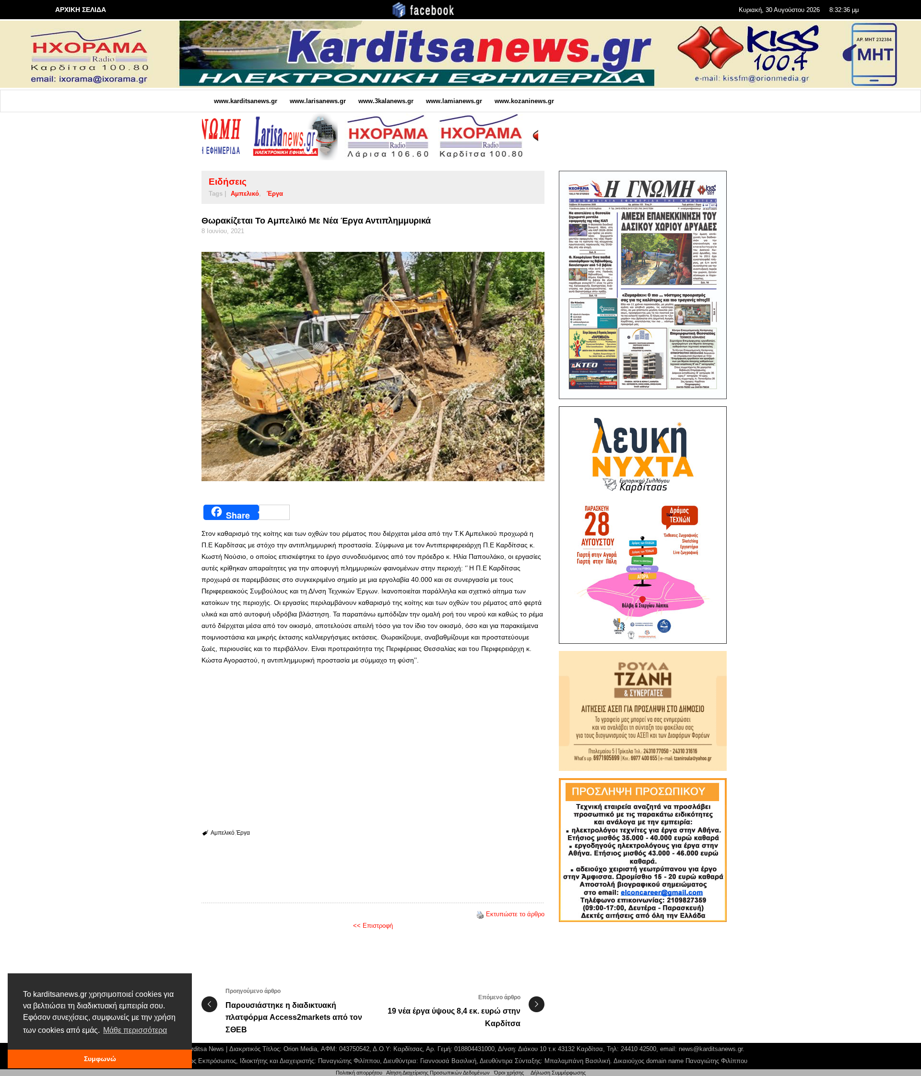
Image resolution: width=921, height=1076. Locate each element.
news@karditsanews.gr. (711, 1048)
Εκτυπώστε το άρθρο (515, 914)
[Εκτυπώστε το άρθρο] (480, 914)
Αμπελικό (245, 193)
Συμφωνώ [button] (100, 1059)
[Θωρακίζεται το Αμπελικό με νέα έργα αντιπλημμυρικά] (372, 366)
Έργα (275, 193)
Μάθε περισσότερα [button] (135, 1030)
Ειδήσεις (228, 182)
